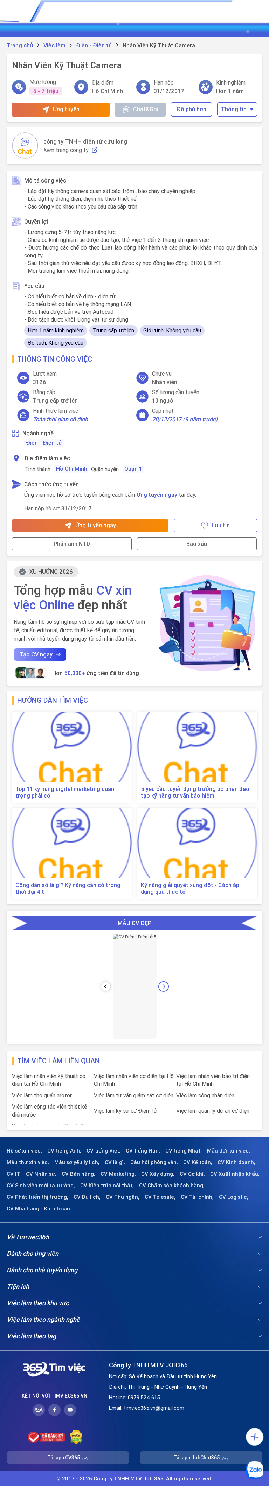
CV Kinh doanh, (236, 1162)
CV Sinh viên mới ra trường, (41, 1185)
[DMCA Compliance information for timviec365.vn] (76, 1437)
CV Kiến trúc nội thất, (107, 1185)
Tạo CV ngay (36, 654)
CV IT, (14, 1174)
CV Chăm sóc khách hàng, (172, 1185)
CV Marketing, (118, 1174)
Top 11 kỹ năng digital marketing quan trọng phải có (64, 792)
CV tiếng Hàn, (143, 1151)
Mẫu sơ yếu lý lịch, (76, 1162)
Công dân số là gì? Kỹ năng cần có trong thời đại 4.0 (67, 888)
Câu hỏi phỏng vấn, (154, 1162)
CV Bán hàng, (78, 1174)
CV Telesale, (160, 1197)
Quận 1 (133, 468)
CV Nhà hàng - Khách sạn (38, 1209)
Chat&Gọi (145, 109)
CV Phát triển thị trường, (37, 1197)
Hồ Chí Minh (71, 468)
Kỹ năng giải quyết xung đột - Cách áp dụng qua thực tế (190, 888)
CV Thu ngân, (122, 1197)
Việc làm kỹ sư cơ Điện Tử (125, 1110)
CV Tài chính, (197, 1197)
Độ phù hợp (191, 109)
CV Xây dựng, (157, 1174)
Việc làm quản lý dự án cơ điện (212, 1110)
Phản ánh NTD (72, 543)
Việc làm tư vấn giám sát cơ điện (133, 1095)
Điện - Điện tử (44, 442)
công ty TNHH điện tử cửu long (85, 141)
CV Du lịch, (87, 1197)
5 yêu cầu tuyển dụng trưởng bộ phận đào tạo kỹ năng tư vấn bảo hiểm (195, 792)
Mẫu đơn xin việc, (228, 1151)
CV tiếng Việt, (103, 1151)
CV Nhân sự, (41, 1174)
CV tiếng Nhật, (183, 1151)
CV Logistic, (233, 1197)
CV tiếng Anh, (64, 1151)
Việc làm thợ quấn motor (42, 1095)
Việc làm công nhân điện (205, 1095)
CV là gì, (115, 1162)
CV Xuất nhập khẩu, (235, 1174)
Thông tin (234, 109)
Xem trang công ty (66, 150)
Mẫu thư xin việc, (28, 1162)
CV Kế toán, (197, 1162)
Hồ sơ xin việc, (24, 1151)
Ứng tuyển (66, 109)
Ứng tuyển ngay (157, 494)
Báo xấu (196, 543)
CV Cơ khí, (192, 1174)
